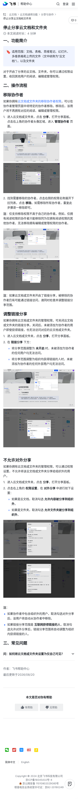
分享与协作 (47, 14)
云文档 (13, 14)
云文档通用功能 (29, 14)
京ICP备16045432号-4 (39, 779)
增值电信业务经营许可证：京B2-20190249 (39, 787)
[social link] (8, 750)
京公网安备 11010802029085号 (40, 783)
